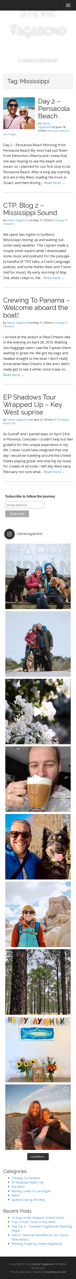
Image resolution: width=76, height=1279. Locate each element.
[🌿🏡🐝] (38, 711)
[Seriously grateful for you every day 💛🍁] (38, 914)
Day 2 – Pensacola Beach (54, 108)
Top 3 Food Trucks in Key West (34, 1222)
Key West (18, 1187)
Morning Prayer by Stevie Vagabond (37, 1244)
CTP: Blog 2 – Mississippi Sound (30, 209)
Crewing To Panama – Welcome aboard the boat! (36, 307)
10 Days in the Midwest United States (38, 1218)
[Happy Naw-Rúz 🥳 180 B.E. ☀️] (38, 846)
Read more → (54, 182)
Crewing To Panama (26, 1178)
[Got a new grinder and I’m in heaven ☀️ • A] (38, 779)
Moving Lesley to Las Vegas (31, 1191)
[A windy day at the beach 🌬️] (38, 644)
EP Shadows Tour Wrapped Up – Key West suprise (32, 404)
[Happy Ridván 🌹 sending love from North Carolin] (38, 576)
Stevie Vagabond (38, 21)
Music (16, 1195)
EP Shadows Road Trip (27, 1182)
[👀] (38, 982)
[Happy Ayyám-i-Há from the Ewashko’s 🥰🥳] (38, 1049)
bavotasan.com (56, 1272)
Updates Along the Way (28, 1200)
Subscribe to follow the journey (30, 496)
